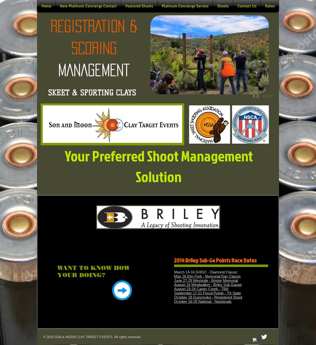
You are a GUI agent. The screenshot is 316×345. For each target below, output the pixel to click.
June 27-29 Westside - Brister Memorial (206, 280)
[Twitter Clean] (264, 336)
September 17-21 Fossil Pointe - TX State (207, 293)
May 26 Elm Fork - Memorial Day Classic (207, 276)
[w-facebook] (256, 341)
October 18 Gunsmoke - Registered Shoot (208, 297)
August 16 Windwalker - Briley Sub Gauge (208, 285)
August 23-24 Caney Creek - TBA (201, 289)
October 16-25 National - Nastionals (203, 301)
